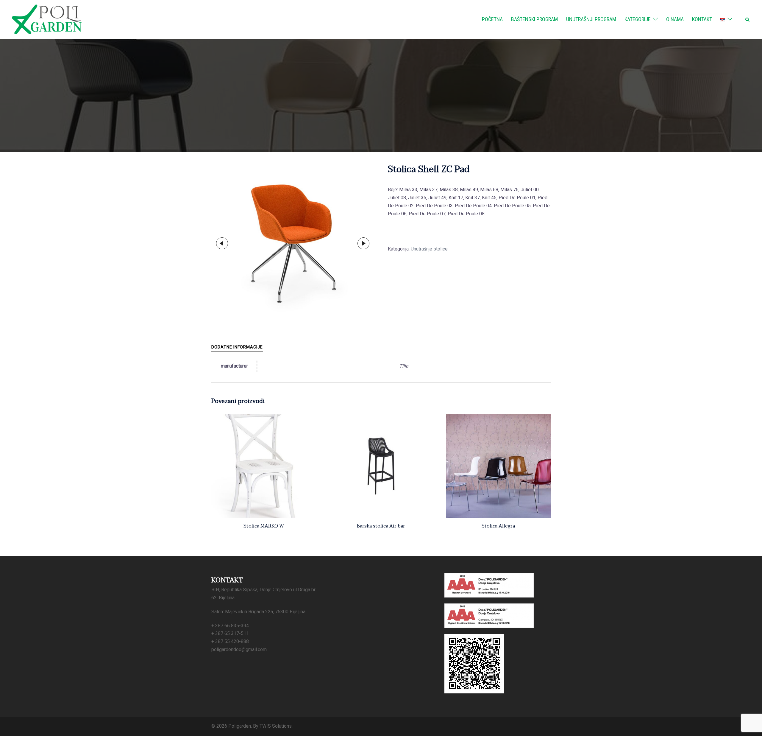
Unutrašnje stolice (429, 249)
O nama (675, 19)
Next (363, 243)
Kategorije (637, 19)
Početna (492, 19)
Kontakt (702, 19)
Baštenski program (534, 19)
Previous (222, 243)
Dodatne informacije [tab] (237, 347)
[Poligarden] (47, 19)
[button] (747, 19)
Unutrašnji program (591, 19)
